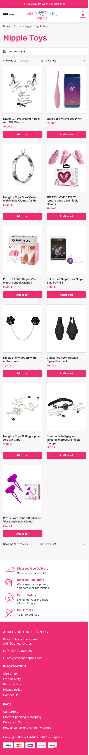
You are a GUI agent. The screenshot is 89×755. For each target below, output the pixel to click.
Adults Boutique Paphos (45, 737)
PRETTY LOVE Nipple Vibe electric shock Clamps (20, 280)
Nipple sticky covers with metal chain (19, 359)
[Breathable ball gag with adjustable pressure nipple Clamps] (66, 407)
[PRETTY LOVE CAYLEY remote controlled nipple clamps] (66, 168)
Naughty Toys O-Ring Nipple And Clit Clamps (21, 120)
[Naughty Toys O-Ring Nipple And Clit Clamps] (22, 89)
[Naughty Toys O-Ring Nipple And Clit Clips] (22, 407)
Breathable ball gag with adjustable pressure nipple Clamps (64, 439)
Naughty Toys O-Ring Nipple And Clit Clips (21, 437)
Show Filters (17, 51)
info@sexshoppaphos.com (24, 658)
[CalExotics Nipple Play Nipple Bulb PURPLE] (66, 250)
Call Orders (10, 711)
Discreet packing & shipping (22, 717)
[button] (82, 15)
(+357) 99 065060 (19, 650)
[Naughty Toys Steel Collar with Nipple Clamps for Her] (22, 168)
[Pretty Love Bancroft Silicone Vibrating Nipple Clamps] (22, 489)
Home (6, 26)
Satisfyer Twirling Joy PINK (64, 118)
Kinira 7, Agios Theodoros (20, 639)
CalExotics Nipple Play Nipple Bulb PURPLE (65, 280)
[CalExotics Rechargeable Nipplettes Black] (66, 328)
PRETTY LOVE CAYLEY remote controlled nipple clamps (62, 201)
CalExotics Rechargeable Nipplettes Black (63, 359)
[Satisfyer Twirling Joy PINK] (66, 89)
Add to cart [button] (22, 134)
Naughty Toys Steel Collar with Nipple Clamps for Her (20, 199)
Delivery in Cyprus (15, 722)
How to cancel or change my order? (27, 727)
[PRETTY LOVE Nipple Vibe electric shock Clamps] (22, 250)
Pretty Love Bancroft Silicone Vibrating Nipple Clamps (22, 519)
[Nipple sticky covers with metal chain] (22, 328)
